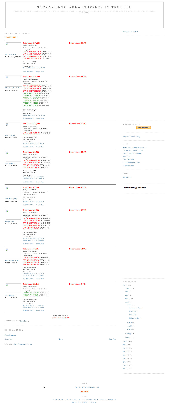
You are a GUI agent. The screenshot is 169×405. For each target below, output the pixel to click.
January (128, 337)
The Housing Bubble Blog (132, 153)
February (128, 333)
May (126, 295)
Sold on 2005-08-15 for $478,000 (33, 143)
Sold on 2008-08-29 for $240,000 (33, 273)
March (127, 302)
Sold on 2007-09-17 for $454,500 (33, 178)
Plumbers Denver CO (130, 31)
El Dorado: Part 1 (135, 318)
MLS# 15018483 (28, 278)
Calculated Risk (128, 159)
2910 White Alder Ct (11, 54)
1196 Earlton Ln (10, 163)
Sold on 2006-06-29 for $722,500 (33, 177)
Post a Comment (10, 335)
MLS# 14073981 (28, 243)
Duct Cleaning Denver (87, 387)
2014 (125, 341)
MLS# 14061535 (28, 71)
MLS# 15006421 (28, 118)
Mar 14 (129, 326)
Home (60, 339)
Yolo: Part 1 (133, 314)
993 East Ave (9, 221)
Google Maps (40, 71)
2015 (125, 285)
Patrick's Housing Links (131, 162)
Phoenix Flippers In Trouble (133, 150)
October (128, 288)
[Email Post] (29, 321)
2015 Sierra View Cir (12, 260)
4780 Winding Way (11, 198)
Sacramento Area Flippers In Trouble (84, 7)
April (127, 298)
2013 (125, 345)
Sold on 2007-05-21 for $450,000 (33, 201)
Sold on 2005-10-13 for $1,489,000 (34, 115)
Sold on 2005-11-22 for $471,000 (33, 305)
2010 (125, 355)
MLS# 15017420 (28, 310)
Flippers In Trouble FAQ (131, 136)
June (126, 291)
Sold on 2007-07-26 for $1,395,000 (34, 68)
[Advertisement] (84, 22)
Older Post (112, 339)
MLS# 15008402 (28, 205)
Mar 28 (129, 305)
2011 (125, 351)
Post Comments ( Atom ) (23, 344)
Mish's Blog (127, 156)
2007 (125, 365)
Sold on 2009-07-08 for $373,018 (33, 307)
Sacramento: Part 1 (135, 308)
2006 (125, 369)
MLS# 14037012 (28, 182)
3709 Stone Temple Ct (12, 88)
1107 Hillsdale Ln (10, 295)
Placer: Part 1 (134, 311)
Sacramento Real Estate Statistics (134, 147)
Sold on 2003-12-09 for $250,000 (33, 238)
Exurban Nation (128, 165)
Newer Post (9, 339)
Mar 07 (129, 329)
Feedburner (127, 177)
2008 (125, 362)
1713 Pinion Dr (10, 135)
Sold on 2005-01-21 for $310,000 (33, 240)
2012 (125, 348)
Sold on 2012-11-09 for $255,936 (33, 275)
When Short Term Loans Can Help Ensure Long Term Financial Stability (84, 400)
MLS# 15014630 (28, 146)
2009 (125, 358)
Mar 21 (129, 322)
